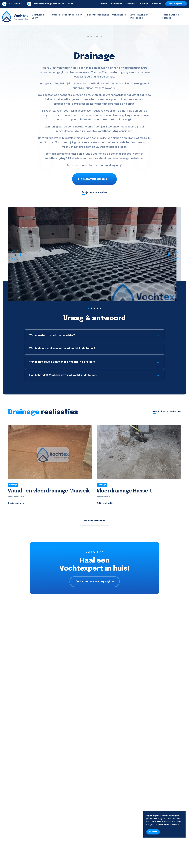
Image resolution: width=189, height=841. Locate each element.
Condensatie (119, 15)
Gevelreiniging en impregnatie (139, 16)
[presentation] (16, 255)
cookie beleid (155, 821)
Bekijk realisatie (16, 503)
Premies (130, 4)
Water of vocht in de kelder (67, 15)
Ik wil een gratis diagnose (92, 179)
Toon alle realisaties (94, 521)
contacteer (91, 165)
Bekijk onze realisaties (94, 192)
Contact (156, 4)
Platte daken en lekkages (170, 16)
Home (104, 4)
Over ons (143, 4)
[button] (88, 308)
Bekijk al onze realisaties (167, 412)
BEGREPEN (153, 832)
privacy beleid (170, 821)
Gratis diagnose (175, 4)
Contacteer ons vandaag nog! (93, 581)
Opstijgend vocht (38, 16)
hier (79, 158)
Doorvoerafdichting (98, 15)
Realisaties (116, 4)
